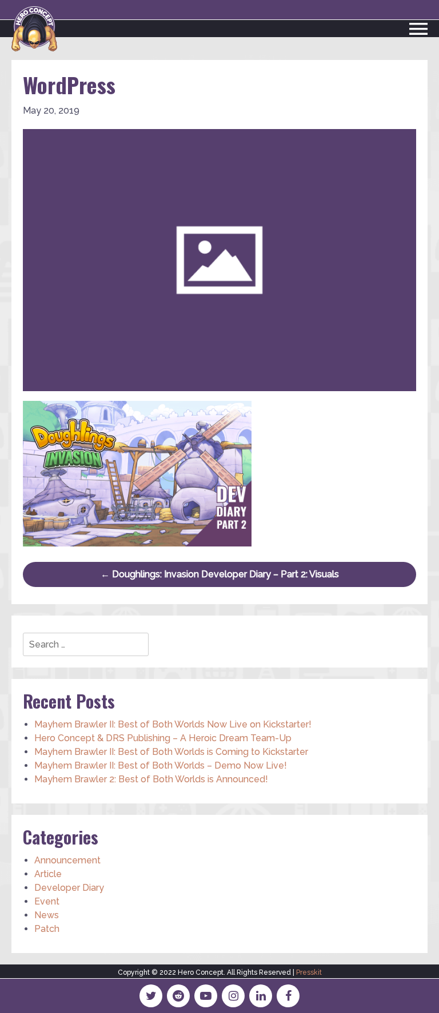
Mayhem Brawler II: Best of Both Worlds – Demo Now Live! (160, 765)
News (46, 915)
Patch (46, 928)
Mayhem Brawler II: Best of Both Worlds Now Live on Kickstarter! (173, 724)
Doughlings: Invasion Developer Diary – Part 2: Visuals (220, 574)
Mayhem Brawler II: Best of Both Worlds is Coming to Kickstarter (171, 751)
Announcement (67, 860)
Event (46, 901)
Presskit (309, 972)
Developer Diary (69, 887)
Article (48, 874)
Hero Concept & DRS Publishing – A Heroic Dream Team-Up (163, 738)
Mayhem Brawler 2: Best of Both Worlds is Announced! (151, 779)
